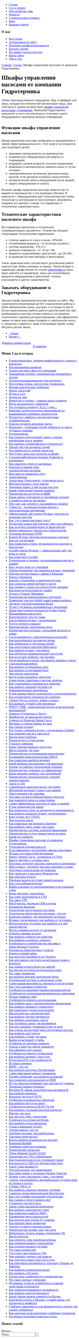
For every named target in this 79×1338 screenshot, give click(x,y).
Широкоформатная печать (25, 613)
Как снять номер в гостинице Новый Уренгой (38, 1173)
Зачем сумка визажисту (23, 1166)
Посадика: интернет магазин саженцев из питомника (42, 863)
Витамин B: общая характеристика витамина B (39, 1090)
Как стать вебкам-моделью (25, 883)
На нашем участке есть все (25, 52)
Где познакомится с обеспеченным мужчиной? (38, 637)
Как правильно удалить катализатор (31, 1010)
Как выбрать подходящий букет (29, 670)
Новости (14, 14)
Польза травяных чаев (23, 996)
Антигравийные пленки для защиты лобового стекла (42, 660)
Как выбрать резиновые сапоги (28, 1020)
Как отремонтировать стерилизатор (31, 1243)
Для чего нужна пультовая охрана (30, 1226)
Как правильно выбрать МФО (28, 1213)
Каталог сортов (18, 48)
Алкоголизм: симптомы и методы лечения (35, 680)
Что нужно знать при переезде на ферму (34, 453)
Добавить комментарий (16, 343)
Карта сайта (16, 55)
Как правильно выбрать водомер (29, 760)
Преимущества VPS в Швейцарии (30, 1156)
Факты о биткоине (20, 577)
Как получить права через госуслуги (32, 1259)
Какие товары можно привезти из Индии (35, 1296)
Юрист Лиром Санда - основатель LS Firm (35, 856)
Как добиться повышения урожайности (33, 1289)
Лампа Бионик (18, 477)
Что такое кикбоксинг (22, 1249)
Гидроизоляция (18, 433)
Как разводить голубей (23, 557)
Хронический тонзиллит (24, 1149)
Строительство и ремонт (24, 17)
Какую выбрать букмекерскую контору (33, 1139)
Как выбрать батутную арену (27, 1103)
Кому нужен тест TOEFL (24, 816)
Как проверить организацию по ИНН (32, 1080)
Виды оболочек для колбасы (26, 893)
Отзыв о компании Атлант (25, 1126)
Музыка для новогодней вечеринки (31, 853)
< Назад (14, 333)
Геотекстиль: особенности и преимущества (36, 1276)
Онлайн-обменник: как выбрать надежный (36, 1076)
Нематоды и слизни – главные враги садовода (38, 400)
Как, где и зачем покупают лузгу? (30, 520)
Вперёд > (14, 336)
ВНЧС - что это (18, 1066)
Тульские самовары (21, 743)
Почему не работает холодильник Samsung (35, 766)
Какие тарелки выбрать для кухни (30, 746)
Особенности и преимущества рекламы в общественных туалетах (35, 945)
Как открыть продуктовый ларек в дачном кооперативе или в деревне (35, 439)
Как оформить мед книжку (25, 1050)
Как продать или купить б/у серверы (32, 1219)
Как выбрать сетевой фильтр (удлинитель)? (36, 443)
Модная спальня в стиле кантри (29, 483)
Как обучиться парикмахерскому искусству (36, 653)
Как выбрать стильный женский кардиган (35, 1110)
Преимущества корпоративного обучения (35, 597)
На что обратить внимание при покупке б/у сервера (41, 1083)
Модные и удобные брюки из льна (30, 723)
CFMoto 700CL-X (20, 1186)
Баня (12, 21)
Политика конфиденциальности (29, 45)
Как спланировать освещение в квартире (34, 683)
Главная (6, 65)
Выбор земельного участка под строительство (38, 530)
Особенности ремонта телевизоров (31, 1053)
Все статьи (15, 38)
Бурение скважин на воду (25, 933)
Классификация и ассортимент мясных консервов (40, 850)
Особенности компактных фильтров (31, 1100)
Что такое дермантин (22, 973)
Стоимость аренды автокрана (27, 500)
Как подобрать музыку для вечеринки (32, 620)
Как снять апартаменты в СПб (28, 896)
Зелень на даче (18, 397)
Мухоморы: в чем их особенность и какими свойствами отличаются (36, 1285)
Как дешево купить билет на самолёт (32, 966)
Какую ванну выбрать (23, 736)
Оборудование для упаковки (26, 793)
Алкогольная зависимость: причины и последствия (41, 983)
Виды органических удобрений (28, 403)
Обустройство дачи (21, 11)
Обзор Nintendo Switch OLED (27, 1153)
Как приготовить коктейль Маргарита (33, 647)
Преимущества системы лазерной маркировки (38, 830)
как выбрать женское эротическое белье (34, 976)
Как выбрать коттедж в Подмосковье (32, 1070)
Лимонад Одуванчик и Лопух (27, 713)
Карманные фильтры (22, 906)
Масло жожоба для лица (24, 750)
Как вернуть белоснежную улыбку (30, 590)
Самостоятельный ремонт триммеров (32, 1073)
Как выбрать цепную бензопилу (29, 1293)
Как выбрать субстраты (23, 1273)
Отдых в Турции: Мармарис (26, 593)
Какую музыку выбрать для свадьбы (31, 657)
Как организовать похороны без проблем (34, 697)
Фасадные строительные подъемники (32, 870)
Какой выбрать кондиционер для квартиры (36, 763)
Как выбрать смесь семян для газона (31, 826)
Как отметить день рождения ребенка (32, 1239)
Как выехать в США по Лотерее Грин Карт (36, 1163)
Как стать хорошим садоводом (28, 986)
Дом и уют (15, 58)
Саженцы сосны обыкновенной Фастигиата (36, 1193)
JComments (39, 346)
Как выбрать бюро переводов (27, 1223)
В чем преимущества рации (26, 806)
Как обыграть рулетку (22, 876)
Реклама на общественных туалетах (31, 950)
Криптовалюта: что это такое (27, 617)
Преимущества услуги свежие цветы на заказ (37, 833)
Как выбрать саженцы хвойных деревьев (34, 1189)
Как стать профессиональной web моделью (36, 1196)
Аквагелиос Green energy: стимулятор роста (36, 480)
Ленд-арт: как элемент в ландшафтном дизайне (38, 503)
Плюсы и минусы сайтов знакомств (31, 1046)
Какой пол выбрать (21, 836)
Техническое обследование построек (32, 910)
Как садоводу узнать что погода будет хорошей (38, 587)
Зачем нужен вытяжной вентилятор (31, 1206)
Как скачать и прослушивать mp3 (30, 1199)
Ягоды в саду (17, 393)
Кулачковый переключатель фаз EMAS (33, 756)
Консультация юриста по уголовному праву (36, 1159)
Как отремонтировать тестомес (28, 1246)
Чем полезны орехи (21, 820)
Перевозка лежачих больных (27, 1086)
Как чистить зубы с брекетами (28, 1116)
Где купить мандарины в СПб (27, 1253)
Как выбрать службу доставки (27, 1036)
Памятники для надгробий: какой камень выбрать (40, 600)
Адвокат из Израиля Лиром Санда (30, 720)
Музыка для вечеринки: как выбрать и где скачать (40, 920)
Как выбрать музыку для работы (29, 650)
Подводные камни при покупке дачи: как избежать (41, 523)
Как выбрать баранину (23, 1093)
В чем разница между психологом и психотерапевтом (42, 693)
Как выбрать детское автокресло (29, 1016)
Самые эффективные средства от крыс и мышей (39, 803)
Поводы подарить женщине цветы (30, 423)
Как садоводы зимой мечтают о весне (32, 583)
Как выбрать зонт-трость (24, 1033)
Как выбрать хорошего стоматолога (31, 1006)
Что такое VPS (18, 900)
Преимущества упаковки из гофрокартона (35, 770)
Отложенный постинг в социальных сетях (35, 980)
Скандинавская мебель (23, 663)
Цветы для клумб (19, 390)
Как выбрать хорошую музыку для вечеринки (37, 813)
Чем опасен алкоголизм (23, 673)
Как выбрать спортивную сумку (29, 1209)
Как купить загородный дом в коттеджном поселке (41, 1030)
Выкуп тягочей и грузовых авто (29, 860)
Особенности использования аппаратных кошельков (42, 993)
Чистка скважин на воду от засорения (32, 930)
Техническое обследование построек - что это (37, 913)
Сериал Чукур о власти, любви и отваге (34, 700)
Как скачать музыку (21, 726)
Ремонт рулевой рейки (23, 953)
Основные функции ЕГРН (25, 533)
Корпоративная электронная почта (30, 627)
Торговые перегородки (23, 1136)
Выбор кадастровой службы (26, 1040)
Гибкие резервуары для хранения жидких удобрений (42, 570)
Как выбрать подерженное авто (28, 667)
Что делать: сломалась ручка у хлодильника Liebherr (41, 730)
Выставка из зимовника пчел (27, 473)
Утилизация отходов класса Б (27, 846)
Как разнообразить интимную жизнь (32, 640)
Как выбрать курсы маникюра (28, 1123)
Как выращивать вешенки (25, 367)
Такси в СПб (17, 783)
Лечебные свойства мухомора (27, 1146)
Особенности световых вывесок (29, 1043)
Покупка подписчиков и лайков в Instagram (36, 573)
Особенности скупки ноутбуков (29, 1120)
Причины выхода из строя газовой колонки (36, 880)
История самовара (20, 1063)
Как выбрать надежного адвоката (30, 940)
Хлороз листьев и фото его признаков (32, 370)
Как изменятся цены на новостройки (32, 800)
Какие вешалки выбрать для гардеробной (35, 773)
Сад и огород (17, 7)
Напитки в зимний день (24, 467)
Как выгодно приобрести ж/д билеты (32, 956)
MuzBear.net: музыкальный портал (30, 716)
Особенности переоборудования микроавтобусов (40, 990)
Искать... (6, 1330)
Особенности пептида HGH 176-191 (31, 1106)
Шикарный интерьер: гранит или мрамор (35, 790)
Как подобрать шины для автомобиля (32, 1023)
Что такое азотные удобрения (27, 1279)
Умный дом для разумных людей (29, 447)
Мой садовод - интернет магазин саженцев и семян (41, 866)
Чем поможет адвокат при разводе (30, 1256)
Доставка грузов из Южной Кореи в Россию (36, 796)
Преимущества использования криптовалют (36, 753)
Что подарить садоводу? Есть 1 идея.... (33, 407)
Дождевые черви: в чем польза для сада (33, 487)
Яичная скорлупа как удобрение (29, 387)
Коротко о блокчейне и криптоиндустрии (35, 580)
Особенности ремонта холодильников (32, 1000)
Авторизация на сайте (23, 42)
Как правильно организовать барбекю (33, 823)
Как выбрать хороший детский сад (30, 687)
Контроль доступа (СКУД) (25, 1096)
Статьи (13, 4)
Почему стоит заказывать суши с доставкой (36, 1176)
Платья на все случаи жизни (26, 740)
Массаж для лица (19, 1113)
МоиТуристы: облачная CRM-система (32, 903)
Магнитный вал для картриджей (29, 1013)
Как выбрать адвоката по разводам (30, 936)
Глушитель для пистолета (25, 1203)
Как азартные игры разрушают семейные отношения (42, 1313)
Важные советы (19, 24)
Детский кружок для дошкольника (30, 1169)
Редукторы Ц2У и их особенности (30, 1060)
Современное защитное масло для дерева (34, 786)
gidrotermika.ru (57, 269)
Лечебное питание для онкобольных (31, 1133)
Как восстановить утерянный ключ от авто (36, 1026)
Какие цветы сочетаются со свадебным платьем (39, 497)
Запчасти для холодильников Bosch (31, 603)
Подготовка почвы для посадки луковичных (37, 383)
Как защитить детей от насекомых (30, 463)
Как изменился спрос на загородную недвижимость (41, 810)
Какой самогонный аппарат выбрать (32, 490)
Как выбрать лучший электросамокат (32, 703)
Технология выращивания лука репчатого (35, 380)
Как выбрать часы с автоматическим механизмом (40, 1003)
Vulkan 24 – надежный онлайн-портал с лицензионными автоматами (33, 509)
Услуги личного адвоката (25, 623)
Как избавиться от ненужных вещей (31, 643)
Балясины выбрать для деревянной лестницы (37, 916)
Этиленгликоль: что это (23, 1129)
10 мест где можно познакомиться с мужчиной (38, 607)
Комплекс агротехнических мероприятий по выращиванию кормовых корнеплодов (37, 412)
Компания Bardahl (20, 1143)
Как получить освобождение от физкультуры (37, 527)
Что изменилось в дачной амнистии (31, 450)
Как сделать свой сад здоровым (28, 567)
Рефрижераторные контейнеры (28, 690)
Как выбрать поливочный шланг (29, 1269)
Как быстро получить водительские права (35, 970)
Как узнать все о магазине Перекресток (33, 873)
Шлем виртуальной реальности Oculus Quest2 (37, 610)
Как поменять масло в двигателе (29, 733)
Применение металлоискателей (28, 1216)
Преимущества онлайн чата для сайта (32, 1229)
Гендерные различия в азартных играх (33, 1316)
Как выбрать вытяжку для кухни (29, 1056)
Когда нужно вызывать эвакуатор (30, 677)
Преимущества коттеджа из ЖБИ (29, 493)
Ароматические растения (24, 470)
